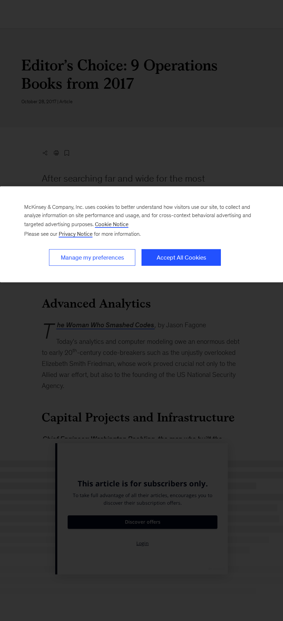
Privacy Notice (75, 234)
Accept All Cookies (181, 257)
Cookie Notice (111, 224)
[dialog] (141, 234)
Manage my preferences (92, 257)
